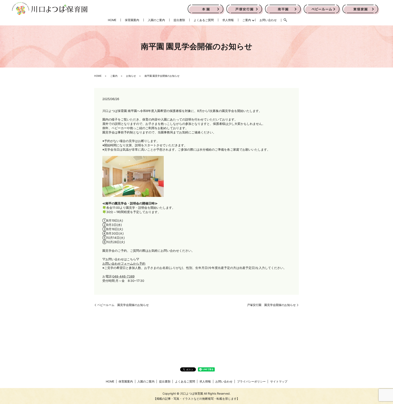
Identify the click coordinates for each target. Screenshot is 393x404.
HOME (112, 20)
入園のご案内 (156, 20)
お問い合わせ (268, 20)
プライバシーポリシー (251, 381)
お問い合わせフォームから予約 (123, 263)
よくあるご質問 (204, 20)
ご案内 (246, 20)
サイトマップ (278, 381)
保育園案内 (132, 20)
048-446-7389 (123, 276)
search (285, 20)
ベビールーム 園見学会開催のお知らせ (123, 305)
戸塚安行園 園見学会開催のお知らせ (271, 305)
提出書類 (179, 20)
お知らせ (131, 75)
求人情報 (228, 20)
